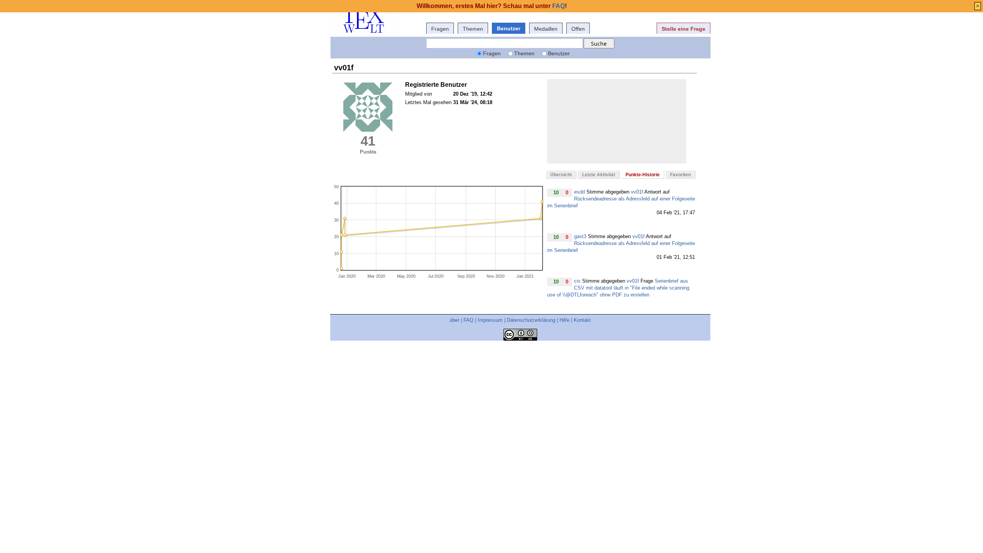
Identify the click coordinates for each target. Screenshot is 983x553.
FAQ (468, 320)
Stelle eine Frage (683, 29)
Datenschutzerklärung (531, 320)
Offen (578, 29)
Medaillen (546, 29)
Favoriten (680, 174)
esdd (579, 192)
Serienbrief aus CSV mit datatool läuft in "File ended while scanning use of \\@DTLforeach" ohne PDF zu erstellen (618, 288)
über (454, 320)
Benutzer (508, 28)
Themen (473, 29)
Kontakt (582, 320)
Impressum (490, 320)
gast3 (580, 236)
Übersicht (561, 174)
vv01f (637, 192)
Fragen (440, 29)
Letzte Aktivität (598, 174)
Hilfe (564, 320)
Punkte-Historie (643, 174)
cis (577, 281)
